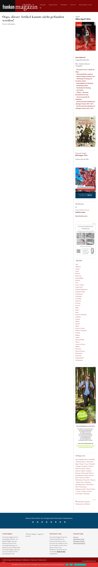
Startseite (43, 5)
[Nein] (96, 564)
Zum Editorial (80, 57)
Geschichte (82, 468)
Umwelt (89, 491)
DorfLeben (64, 5)
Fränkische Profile (80, 292)
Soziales (77, 337)
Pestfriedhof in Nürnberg (84, 88)
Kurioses (82, 477)
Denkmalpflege (79, 278)
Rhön (76, 487)
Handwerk (78, 301)
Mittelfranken (79, 480)
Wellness (77, 346)
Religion (77, 335)
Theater (77, 342)
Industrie (77, 471)
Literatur (77, 319)
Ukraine (84, 491)
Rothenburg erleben (82, 85)
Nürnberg (87, 482)
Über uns (75, 537)
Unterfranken (79, 493)
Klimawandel (85, 473)
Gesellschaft (78, 296)
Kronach (91, 475)
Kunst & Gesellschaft (81, 314)
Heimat (88, 468)
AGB (3, 562)
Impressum (34, 560)
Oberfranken (89, 484)
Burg (76, 464)
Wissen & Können (80, 351)
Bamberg (78, 461)
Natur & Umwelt (80, 328)
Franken (91, 466)
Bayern (84, 461)
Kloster (91, 473)
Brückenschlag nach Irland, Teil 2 (86, 76)
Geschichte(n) (79, 294)
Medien (77, 321)
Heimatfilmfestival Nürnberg (85, 83)
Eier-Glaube (80, 90)
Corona (86, 464)
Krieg (86, 475)
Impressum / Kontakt (78, 541)
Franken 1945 (78, 287)
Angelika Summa (83, 459)
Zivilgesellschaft (79, 358)
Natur (82, 482)
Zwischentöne (53, 5)
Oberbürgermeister (80, 484)
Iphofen (83, 471)
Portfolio (77, 333)
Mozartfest (87, 480)
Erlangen (78, 466)
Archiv (72, 5)
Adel (76, 264)
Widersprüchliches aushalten (85, 74)
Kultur (77, 310)
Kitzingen (77, 473)
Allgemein (78, 266)
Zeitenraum (78, 355)
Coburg (81, 464)
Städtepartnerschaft (80, 489)
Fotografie (85, 466)
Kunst (77, 312)
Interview (77, 305)
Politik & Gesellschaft (81, 330)
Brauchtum (78, 276)
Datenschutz (42, 560)
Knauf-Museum (79, 475)
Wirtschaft (78, 349)
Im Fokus (77, 303)
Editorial (77, 280)
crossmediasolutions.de (89, 561)
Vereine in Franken (80, 344)
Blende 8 (77, 273)
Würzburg (86, 493)
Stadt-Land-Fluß (79, 339)
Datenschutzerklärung (79, 543)
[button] (40, 7)
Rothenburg (83, 487)
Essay (76, 282)
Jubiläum (89, 471)
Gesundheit (78, 298)
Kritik (76, 308)
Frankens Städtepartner (81, 289)
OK (67, 564)
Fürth (76, 468)
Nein (71, 564)
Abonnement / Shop (85, 5)
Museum (77, 324)
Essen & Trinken (79, 285)
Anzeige (77, 269)
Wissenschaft (78, 353)
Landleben (78, 317)
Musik (77, 326)
